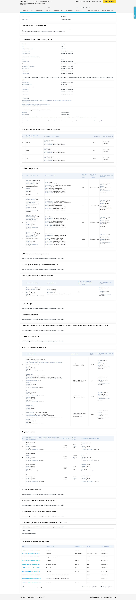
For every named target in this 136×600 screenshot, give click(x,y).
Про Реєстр (78, 1)
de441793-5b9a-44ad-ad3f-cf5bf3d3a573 (31, 574)
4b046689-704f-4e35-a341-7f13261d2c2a (31, 549)
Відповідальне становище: (93, 10)
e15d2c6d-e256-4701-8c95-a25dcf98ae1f (31, 564)
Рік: (31, 10)
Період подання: (69, 10)
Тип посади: (48, 10)
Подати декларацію (109, 1)
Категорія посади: (58, 10)
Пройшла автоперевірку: (108, 10)
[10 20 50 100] (25, 587)
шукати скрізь (86, 7)
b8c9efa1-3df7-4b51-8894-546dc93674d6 (31, 557)
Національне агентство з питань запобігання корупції (104, 597)
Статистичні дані (96, 1)
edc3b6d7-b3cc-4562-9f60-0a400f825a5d (31, 560)
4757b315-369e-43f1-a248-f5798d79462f (31, 553)
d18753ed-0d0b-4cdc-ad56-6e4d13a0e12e (31, 567)
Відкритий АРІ (86, 1)
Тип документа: (38, 10)
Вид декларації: (24, 10)
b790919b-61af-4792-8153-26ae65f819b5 (31, 571)
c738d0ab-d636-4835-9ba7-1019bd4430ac (31, 578)
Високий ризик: (80, 10)
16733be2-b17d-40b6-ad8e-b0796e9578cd (31, 582)
